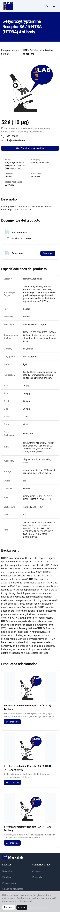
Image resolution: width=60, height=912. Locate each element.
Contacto (36, 871)
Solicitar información (32, 148)
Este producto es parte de (27, 52)
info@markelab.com (15, 140)
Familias (6, 877)
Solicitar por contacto (21, 238)
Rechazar (8, 907)
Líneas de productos (12, 889)
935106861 (12, 136)
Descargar (48, 253)
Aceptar (22, 907)
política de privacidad (22, 901)
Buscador (7, 871)
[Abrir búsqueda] (47, 5)
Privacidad (37, 877)
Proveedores (9, 883)
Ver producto (12, 722)
